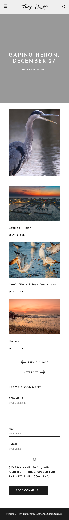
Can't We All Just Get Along (33, 284)
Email (13, 444)
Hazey (14, 341)
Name (13, 429)
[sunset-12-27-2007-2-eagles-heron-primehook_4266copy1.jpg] (34, 142)
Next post (31, 372)
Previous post (38, 362)
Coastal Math (20, 227)
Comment (16, 398)
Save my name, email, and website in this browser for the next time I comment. (32, 472)
